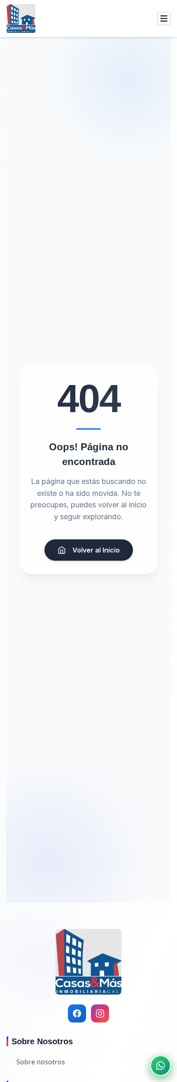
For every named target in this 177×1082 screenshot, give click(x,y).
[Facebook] (77, 1013)
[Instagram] (100, 1013)
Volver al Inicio (96, 550)
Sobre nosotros (40, 1061)
